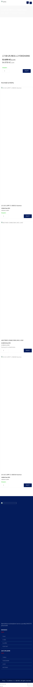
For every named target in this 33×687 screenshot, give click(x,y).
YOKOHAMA (6, 660)
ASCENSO (5, 667)
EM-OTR (7, 13)
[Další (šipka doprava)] (2, 686)
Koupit (27, 70)
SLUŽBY (5, 643)
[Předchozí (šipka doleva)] (0, 686)
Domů (2, 13)
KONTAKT (5, 646)
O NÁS (4, 639)
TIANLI (4, 657)
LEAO (4, 664)
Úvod (4, 636)
